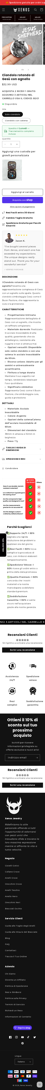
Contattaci (10, 950)
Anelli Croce (11, 878)
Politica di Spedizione (16, 986)
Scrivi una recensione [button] (22, 650)
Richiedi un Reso (14, 1010)
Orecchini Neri (12, 902)
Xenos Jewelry (26, 1085)
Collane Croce (12, 872)
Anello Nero (11, 896)
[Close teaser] (7, 532)
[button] (3, 10)
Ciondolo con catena (16, 120)
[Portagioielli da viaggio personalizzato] (12, 170)
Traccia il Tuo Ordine (16, 956)
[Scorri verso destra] (28, 69)
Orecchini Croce (13, 884)
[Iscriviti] (37, 757)
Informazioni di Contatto (18, 1016)
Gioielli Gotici (12, 865)
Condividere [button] (11, 468)
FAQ (7, 944)
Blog (7, 938)
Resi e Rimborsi (13, 992)
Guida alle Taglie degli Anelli (20, 926)
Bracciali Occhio (13, 908)
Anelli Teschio (12, 890)
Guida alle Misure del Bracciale (21, 932)
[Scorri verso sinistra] (17, 69)
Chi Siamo (10, 974)
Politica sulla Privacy (16, 998)
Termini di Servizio (15, 1004)
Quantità (6, 139)
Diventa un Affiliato (15, 980)
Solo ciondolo (12, 114)
